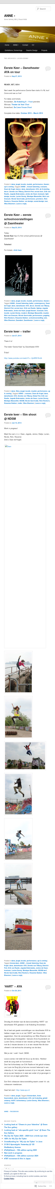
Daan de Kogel (9, 189)
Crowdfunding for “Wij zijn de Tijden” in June (23, 1141)
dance (18, 189)
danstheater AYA (32, 189)
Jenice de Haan (31, 194)
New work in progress (13, 1153)
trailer (20, 403)
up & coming (9, 186)
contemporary (39, 303)
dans (13, 184)
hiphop (39, 308)
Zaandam (19, 320)
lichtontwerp (21, 1100)
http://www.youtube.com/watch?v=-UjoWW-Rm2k (23, 358)
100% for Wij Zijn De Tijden (15, 1138)
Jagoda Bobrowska (17, 194)
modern (24, 313)
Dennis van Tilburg (16, 191)
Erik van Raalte (30, 308)
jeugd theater (31, 310)
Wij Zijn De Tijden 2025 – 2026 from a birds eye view (25, 1135)
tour (46, 201)
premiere (39, 199)
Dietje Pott (37, 396)
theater (46, 184)
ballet (31, 303)
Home (7, 45)
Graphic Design (32, 50)
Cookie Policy (9, 1178)
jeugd (18, 184)
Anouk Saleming (33, 186)
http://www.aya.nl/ (23, 1090)
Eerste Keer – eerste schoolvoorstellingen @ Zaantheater (18, 219)
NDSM (21, 400)
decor (6, 191)
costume (43, 186)
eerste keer (39, 191)
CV (33, 45)
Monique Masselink (34, 196)
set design (29, 201)
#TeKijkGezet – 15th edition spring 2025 (20, 1150)
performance (38, 184)
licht (46, 310)
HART (13, 1100)
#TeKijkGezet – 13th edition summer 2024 (21, 1155)
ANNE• (12, 303)
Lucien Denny (21, 196)
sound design (39, 201)
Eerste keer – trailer (17, 331)
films (18, 391)
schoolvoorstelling (36, 318)
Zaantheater (28, 320)
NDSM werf (42, 970)
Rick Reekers (9, 318)
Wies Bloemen (9, 203)
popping (46, 315)
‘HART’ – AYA (13, 986)
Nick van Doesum (11, 315)
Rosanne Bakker (17, 201)
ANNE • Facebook (11, 1111)
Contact (25, 45)
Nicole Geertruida (18, 199)
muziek (29, 184)
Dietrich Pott (29, 191)
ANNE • (9, 15)
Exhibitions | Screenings (13, 50)
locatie (23, 184)
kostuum (41, 194)
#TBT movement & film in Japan (17, 1158)
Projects (44, 50)
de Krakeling (44, 189)
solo (45, 318)
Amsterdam (14, 963)
